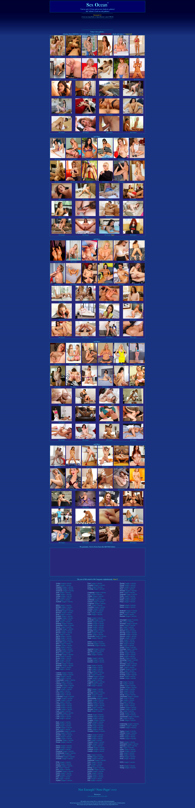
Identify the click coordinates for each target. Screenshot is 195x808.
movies (69, 583)
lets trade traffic (103, 796)
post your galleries (93, 796)
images (58, 57)
